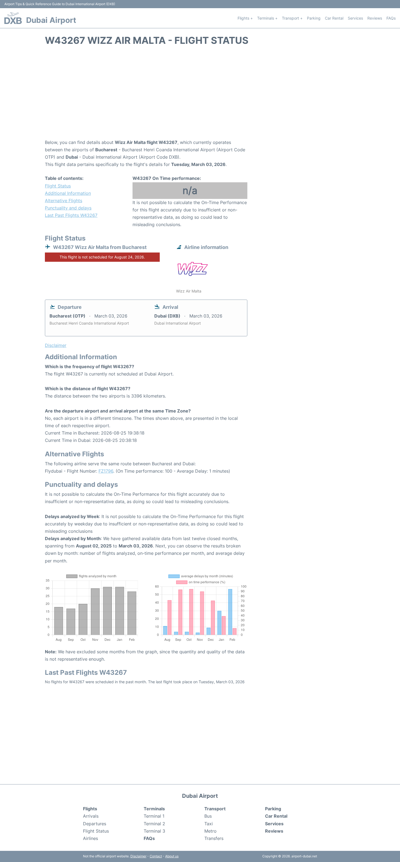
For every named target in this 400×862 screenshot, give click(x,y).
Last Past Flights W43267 (71, 215)
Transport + (292, 18)
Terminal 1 (154, 816)
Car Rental (334, 18)
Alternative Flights (63, 200)
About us (172, 856)
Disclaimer (138, 856)
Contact (156, 856)
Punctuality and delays (68, 208)
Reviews (374, 18)
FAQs (391, 18)
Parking (314, 18)
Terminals (154, 808)
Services (355, 18)
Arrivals (91, 816)
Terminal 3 (154, 831)
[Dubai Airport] (13, 18)
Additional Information (68, 193)
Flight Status (58, 186)
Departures (94, 823)
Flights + (245, 18)
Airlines (90, 838)
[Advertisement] (200, 95)
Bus (208, 816)
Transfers (213, 838)
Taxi (208, 823)
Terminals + (267, 18)
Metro (210, 831)
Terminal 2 (154, 823)
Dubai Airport (51, 20)
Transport (215, 808)
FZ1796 (106, 471)
